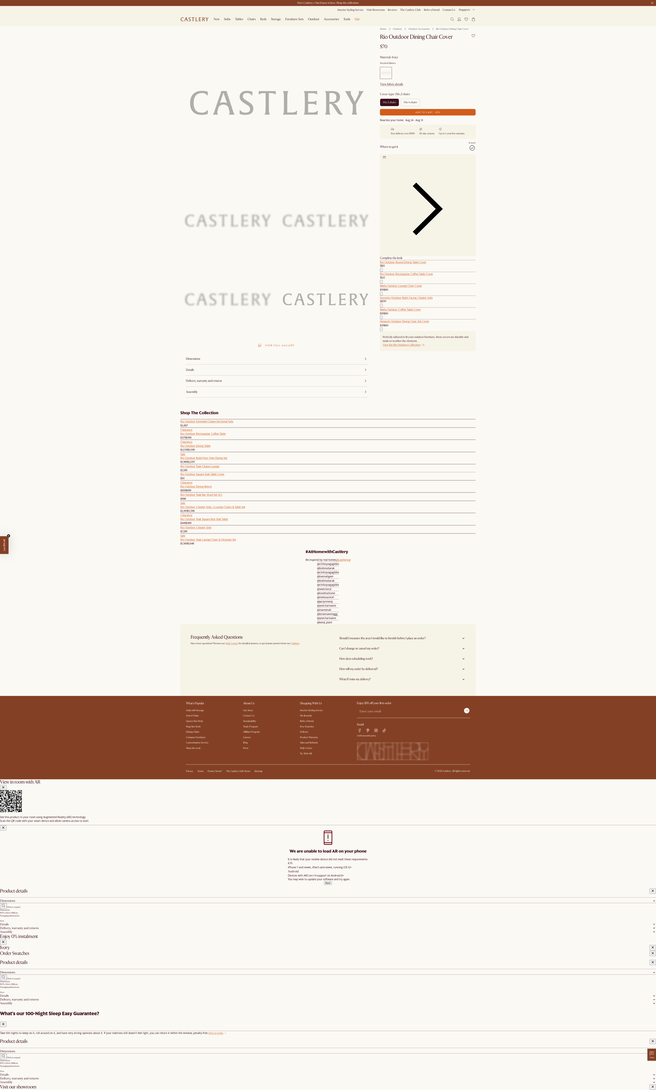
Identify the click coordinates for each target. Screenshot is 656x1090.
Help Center (232, 643)
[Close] (3, 787)
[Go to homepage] (195, 19)
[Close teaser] (8, 536)
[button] (466, 19)
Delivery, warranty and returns (19, 928)
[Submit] (466, 710)
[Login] (459, 19)
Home (383, 29)
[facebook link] (359, 730)
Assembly (6, 932)
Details (4, 924)
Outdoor (397, 29)
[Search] (452, 19)
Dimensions (7, 901)
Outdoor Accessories (419, 29)
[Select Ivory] (386, 73)
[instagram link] (376, 730)
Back (328, 883)
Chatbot (295, 643)
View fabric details (391, 84)
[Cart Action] (381, 270)
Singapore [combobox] (464, 9)
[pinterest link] (368, 730)
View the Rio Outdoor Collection (401, 345)
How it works (215, 1033)
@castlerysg (343, 559)
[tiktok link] (384, 730)
